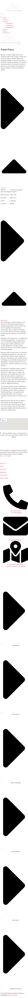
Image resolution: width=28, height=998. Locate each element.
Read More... (4, 320)
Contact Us (6, 33)
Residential (9, 23)
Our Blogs (3, 469)
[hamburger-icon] (2, 15)
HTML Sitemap (4, 478)
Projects (5, 21)
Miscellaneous (10, 27)
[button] (14, 131)
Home (5, 18)
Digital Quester (12, 995)
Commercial (9, 25)
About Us (6, 20)
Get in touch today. (5, 456)
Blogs (4, 31)
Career (5, 29)
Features (3, 188)
